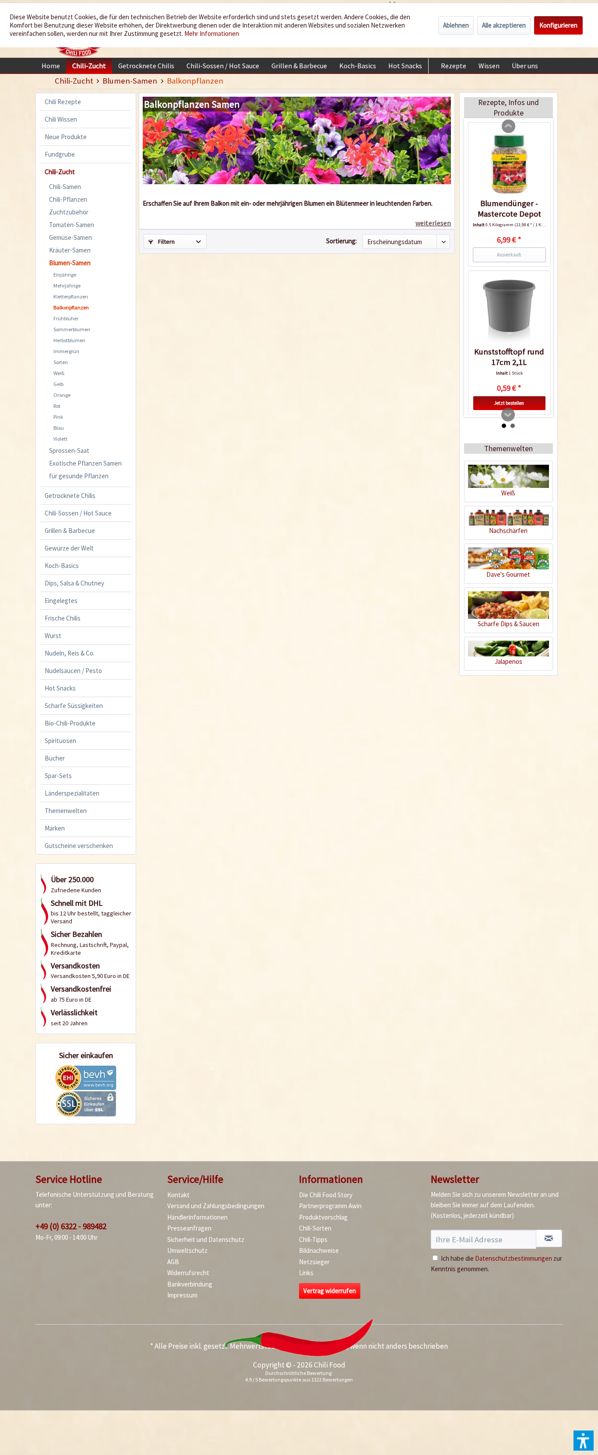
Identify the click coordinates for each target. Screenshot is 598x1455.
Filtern (166, 241)
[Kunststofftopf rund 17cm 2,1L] (509, 312)
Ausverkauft (509, 255)
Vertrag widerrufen (329, 1291)
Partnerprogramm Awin (330, 1206)
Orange (61, 395)
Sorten (60, 362)
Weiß (58, 373)
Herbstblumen (69, 340)
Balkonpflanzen (71, 307)
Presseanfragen (189, 1228)
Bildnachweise (319, 1250)
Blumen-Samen (70, 263)
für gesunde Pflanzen (79, 476)
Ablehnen (456, 25)
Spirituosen (60, 740)
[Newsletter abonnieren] (549, 1238)
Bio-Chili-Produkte (70, 723)
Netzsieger (314, 1262)
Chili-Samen (65, 186)
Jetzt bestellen (509, 403)
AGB (173, 1262)
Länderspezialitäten (72, 793)
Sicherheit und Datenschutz (205, 1239)
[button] (583, 1440)
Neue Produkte (66, 137)
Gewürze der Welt (69, 548)
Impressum (182, 1295)
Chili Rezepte (63, 102)
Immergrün (66, 351)
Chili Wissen (61, 119)
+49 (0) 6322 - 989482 (70, 1226)
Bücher (55, 758)
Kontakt (178, 1195)
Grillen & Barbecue (70, 530)
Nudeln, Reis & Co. (70, 653)
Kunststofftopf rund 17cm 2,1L (509, 357)
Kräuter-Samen (70, 250)
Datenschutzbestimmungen (513, 1258)
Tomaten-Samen (71, 225)
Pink (58, 417)
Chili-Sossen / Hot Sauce (78, 513)
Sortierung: (341, 241)
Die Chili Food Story (325, 1195)
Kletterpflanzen (70, 296)
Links (306, 1273)
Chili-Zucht (60, 172)
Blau (58, 427)
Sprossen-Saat (69, 450)
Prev (509, 126)
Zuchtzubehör (68, 212)
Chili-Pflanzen (68, 199)
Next (508, 415)
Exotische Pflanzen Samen (85, 463)
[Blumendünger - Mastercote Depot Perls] (509, 163)
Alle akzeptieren (504, 25)
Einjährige (64, 274)
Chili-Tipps (313, 1239)
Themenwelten (66, 810)
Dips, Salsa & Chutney (74, 583)
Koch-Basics (62, 565)
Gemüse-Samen (70, 237)
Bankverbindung (189, 1284)
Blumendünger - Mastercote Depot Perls (509, 208)
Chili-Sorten (315, 1228)
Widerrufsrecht (188, 1273)
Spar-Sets (58, 775)
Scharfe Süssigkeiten (74, 705)
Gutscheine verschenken (79, 845)
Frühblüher (65, 318)
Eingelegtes (61, 600)
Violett (60, 438)
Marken (55, 828)
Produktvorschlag (323, 1217)
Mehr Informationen (211, 33)
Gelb (58, 384)
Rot (56, 406)
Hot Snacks (60, 688)
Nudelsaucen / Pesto (73, 670)
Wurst (53, 635)
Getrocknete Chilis (70, 495)
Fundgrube (60, 154)
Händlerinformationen (197, 1217)
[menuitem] (50, 66)
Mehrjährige (67, 285)
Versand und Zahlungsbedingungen (215, 1206)
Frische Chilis (63, 618)
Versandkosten (322, 1346)
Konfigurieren (558, 25)
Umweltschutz (187, 1250)
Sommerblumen (71, 329)
